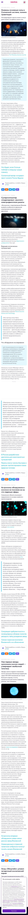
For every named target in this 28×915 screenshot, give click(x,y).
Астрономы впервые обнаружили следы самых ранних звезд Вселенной (11, 838)
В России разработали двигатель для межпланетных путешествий (13, 457)
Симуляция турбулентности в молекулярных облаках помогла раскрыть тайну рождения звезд (14, 634)
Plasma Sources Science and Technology (12, 312)
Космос (13, 7)
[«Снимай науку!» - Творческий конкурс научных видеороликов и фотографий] (24, 2)
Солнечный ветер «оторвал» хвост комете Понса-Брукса (12, 176)
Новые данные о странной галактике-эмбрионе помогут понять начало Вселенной (13, 846)
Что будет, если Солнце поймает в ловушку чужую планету (11, 169)
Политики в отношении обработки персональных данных (13, 899)
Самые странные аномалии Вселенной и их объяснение (12, 640)
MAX (7, 185)
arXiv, (21, 557)
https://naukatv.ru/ (14, 886)
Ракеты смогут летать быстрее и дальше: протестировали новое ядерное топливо (14, 465)
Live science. (10, 527)
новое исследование (12, 747)
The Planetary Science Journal (17, 55)
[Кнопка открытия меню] (2, 2)
